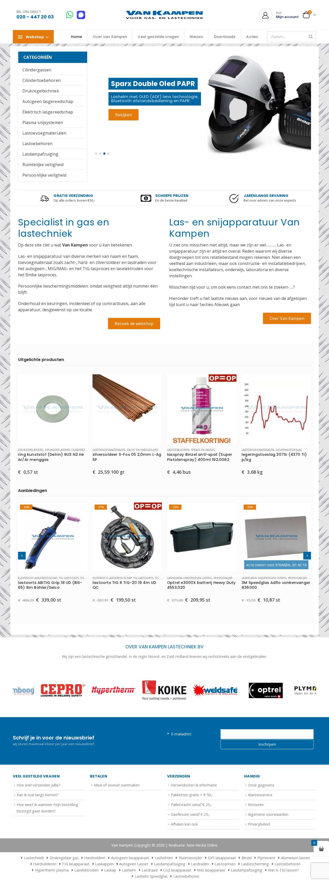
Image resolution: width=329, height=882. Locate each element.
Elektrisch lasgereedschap (47, 112)
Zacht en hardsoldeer (143, 450)
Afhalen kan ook (184, 824)
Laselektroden (86, 870)
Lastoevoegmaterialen (44, 133)
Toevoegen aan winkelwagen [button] (79, 382)
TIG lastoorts (69, 578)
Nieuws (196, 36)
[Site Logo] (164, 15)
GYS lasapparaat (222, 857)
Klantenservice (260, 794)
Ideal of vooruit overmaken (117, 785)
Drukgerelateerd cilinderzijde (67, 450)
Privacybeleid (259, 824)
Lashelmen (164, 857)
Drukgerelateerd (30, 450)
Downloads (224, 36)
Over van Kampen (110, 36)
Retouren (256, 804)
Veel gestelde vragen (158, 36)
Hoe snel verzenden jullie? (38, 785)
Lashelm (129, 870)
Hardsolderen (44, 863)
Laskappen (104, 863)
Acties (252, 36)
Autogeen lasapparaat (130, 857)
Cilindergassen (36, 70)
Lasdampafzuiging (40, 154)
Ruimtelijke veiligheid (42, 164)
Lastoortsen (225, 863)
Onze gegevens (261, 785)
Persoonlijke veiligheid (44, 175)
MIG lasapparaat (211, 870)
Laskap (110, 870)
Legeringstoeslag (289, 450)
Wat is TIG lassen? (283, 870)
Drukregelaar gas (64, 857)
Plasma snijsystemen (42, 122)
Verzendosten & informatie (194, 785)
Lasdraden (200, 863)
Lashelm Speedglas (151, 876)
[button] (96, 153)
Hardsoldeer (94, 857)
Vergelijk (79, 394)
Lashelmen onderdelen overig (189, 578)
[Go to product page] (52, 409)
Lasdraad (150, 870)
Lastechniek (34, 857)
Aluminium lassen (295, 857)
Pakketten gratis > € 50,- (192, 794)
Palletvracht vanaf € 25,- (191, 804)
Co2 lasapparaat (177, 870)
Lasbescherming (255, 863)
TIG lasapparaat (75, 863)
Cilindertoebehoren (41, 80)
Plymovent (266, 857)
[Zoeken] (311, 37)
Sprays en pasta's (203, 450)
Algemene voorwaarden (268, 814)
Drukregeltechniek (40, 91)
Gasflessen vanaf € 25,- (190, 814)
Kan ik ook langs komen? (38, 794)
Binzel (247, 857)
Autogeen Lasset (133, 863)
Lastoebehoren (37, 143)
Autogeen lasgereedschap (47, 101)
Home (76, 36)
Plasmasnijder (190, 857)
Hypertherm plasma (52, 870)
